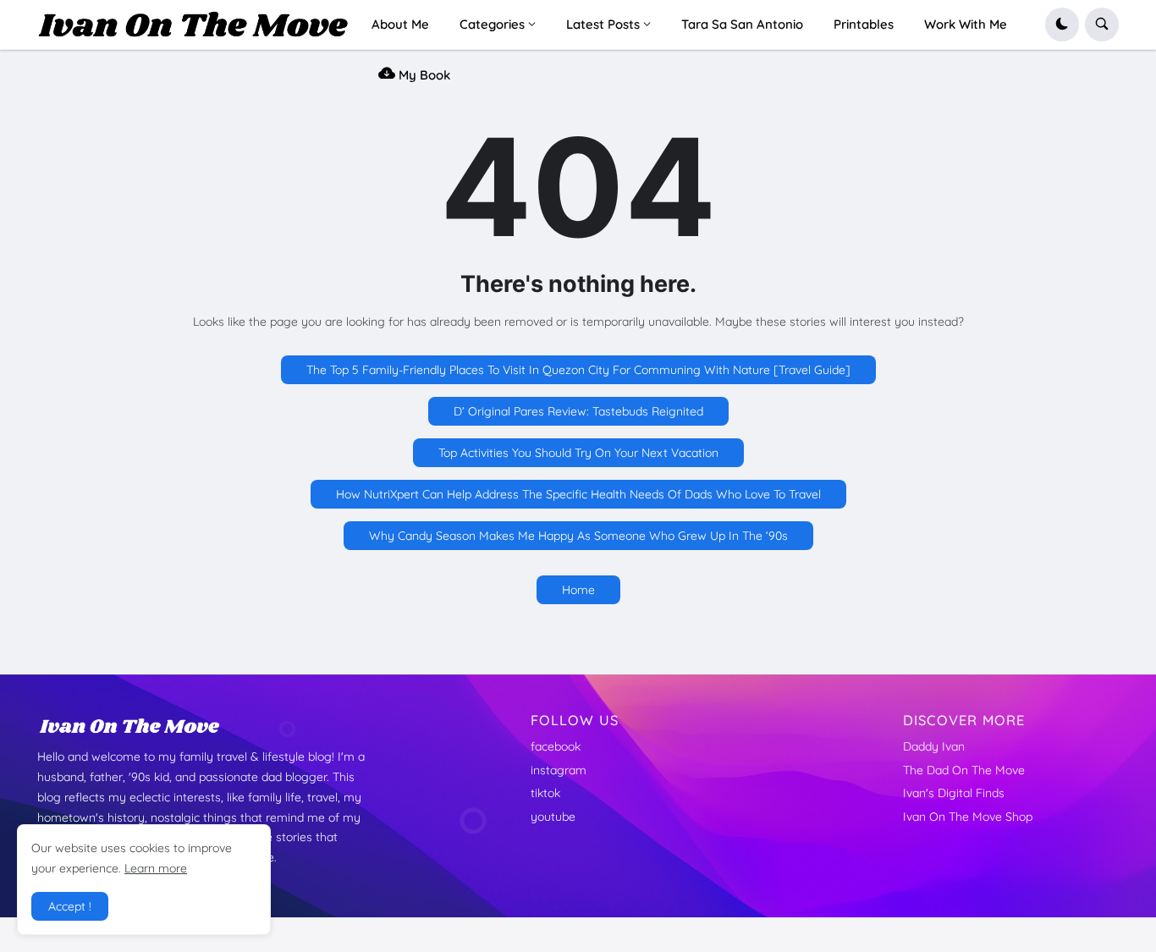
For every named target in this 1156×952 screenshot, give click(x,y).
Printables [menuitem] (864, 24)
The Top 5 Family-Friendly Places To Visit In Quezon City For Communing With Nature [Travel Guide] (578, 369)
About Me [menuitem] (400, 24)
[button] (1062, 24)
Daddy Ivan (934, 746)
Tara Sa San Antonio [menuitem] (742, 24)
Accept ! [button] (69, 906)
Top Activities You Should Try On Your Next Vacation (578, 452)
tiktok (545, 793)
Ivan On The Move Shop (967, 816)
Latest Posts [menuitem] (603, 24)
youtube (553, 816)
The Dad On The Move (964, 770)
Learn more (155, 868)
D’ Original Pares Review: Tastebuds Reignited (578, 411)
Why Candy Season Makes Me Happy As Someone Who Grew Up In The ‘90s (578, 535)
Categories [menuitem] (492, 24)
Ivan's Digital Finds (954, 793)
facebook (556, 746)
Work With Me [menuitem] (965, 24)
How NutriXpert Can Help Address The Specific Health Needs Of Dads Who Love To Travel (578, 494)
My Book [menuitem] (422, 75)
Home (578, 589)
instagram (558, 770)
